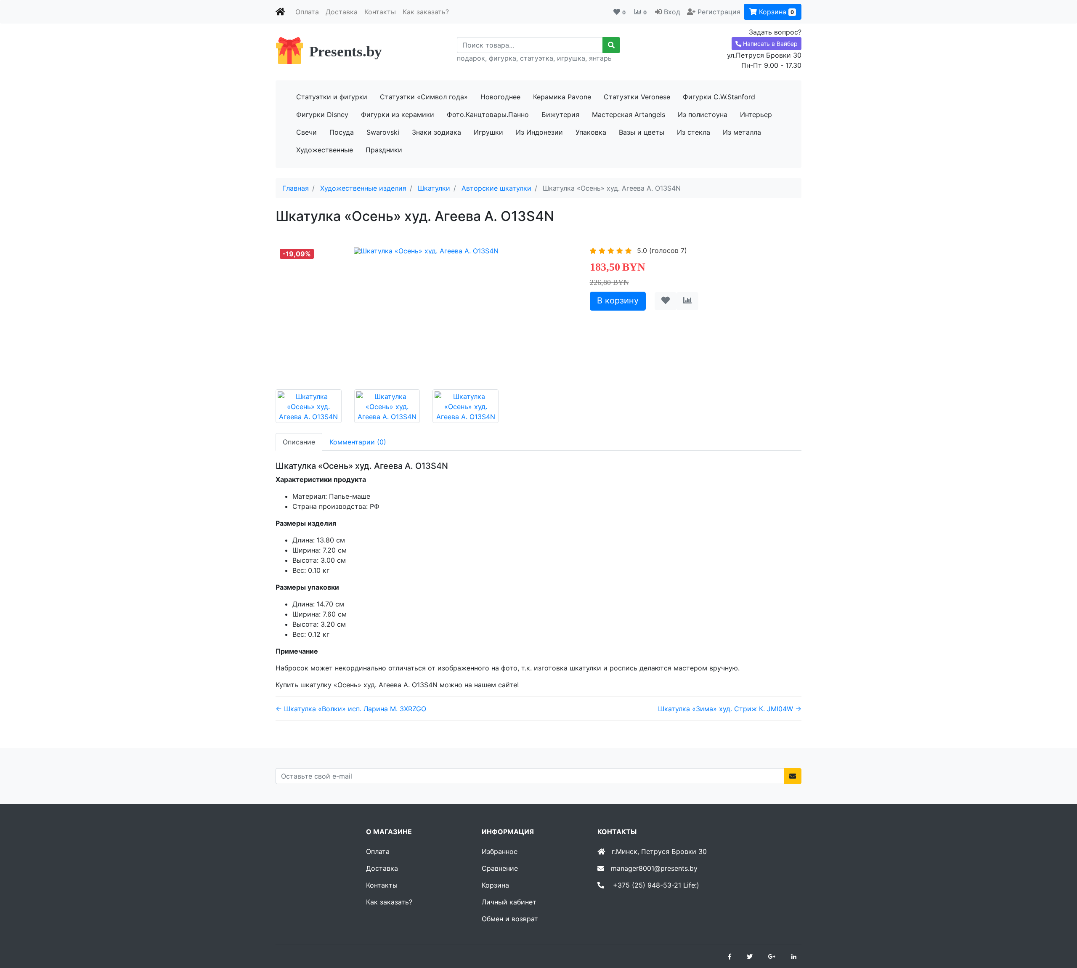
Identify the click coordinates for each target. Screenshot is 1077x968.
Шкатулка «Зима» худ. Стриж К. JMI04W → (729, 709)
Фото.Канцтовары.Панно (488, 114)
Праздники (384, 150)
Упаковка (591, 132)
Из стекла (693, 132)
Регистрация (719, 12)
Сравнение (500, 868)
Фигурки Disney (322, 114)
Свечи (306, 132)
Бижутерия (560, 114)
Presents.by (345, 51)
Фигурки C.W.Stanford (719, 97)
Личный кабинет (509, 902)
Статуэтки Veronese (637, 97)
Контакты (380, 12)
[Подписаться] (792, 776)
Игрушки (488, 132)
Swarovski (382, 132)
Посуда (341, 132)
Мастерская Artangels (628, 114)
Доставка (342, 12)
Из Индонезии (539, 132)
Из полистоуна (702, 114)
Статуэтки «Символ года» (424, 97)
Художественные (324, 150)
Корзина (775, 12)
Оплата (307, 12)
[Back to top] (1058, 928)
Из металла (742, 132)
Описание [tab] (299, 442)
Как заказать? (426, 12)
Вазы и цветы (641, 132)
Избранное (499, 851)
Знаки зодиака (436, 132)
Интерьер (756, 114)
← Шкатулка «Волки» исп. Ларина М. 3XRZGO (351, 709)
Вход (672, 12)
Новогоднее (500, 97)
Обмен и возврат (510, 919)
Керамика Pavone (562, 97)
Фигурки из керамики (397, 114)
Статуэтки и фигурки (331, 97)
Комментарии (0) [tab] (357, 442)
